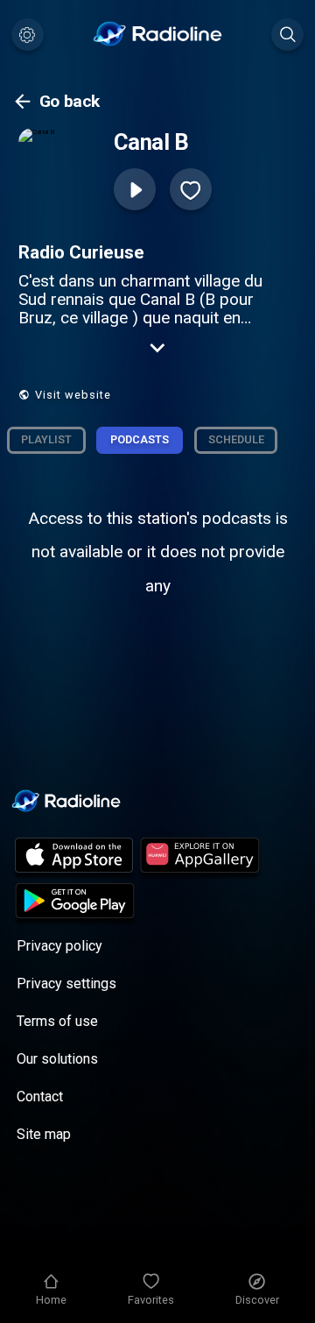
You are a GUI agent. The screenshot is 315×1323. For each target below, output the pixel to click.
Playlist (46, 439)
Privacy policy (59, 945)
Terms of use (57, 1021)
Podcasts (139, 439)
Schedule (236, 439)
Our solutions (57, 1059)
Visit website (73, 394)
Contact (40, 1096)
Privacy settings (66, 983)
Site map (44, 1134)
